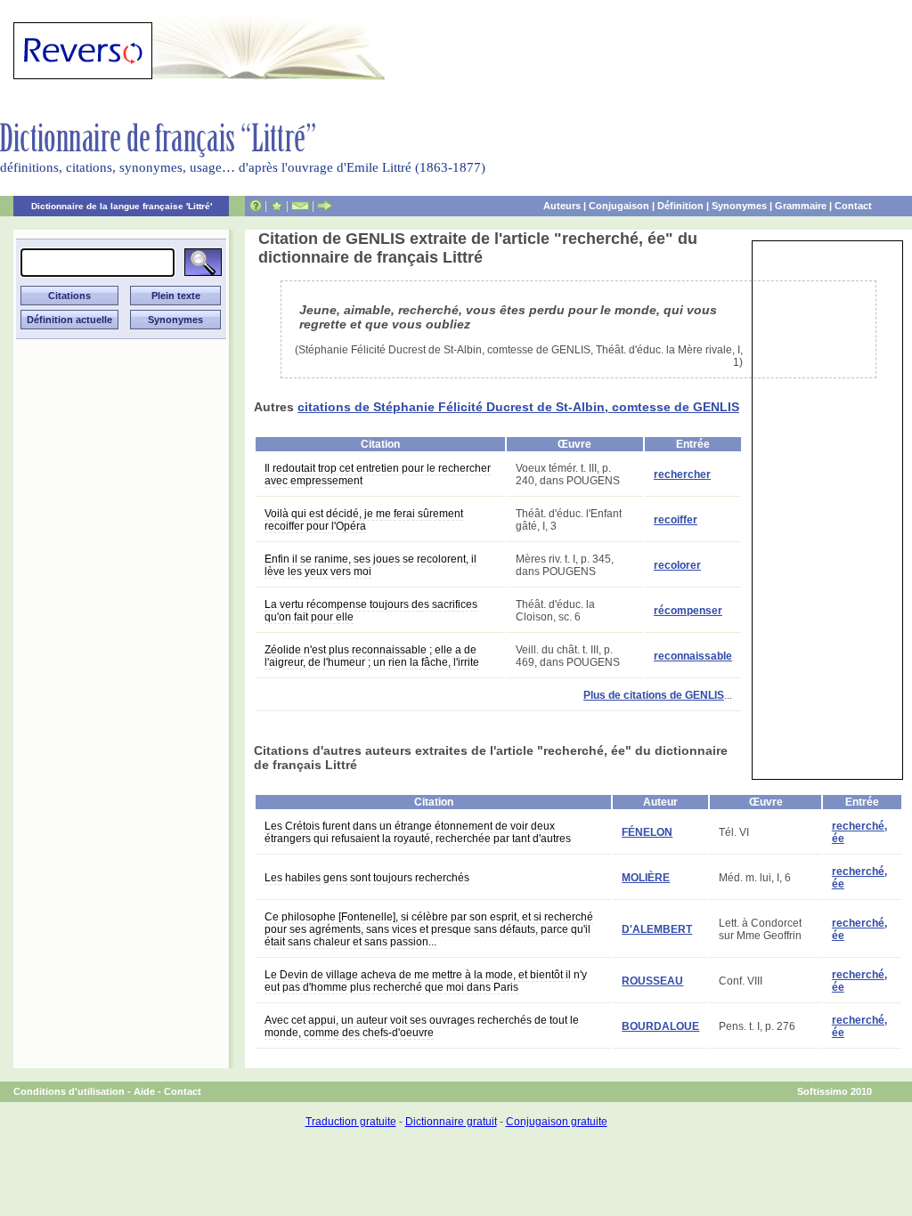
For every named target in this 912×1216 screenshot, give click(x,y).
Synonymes (739, 205)
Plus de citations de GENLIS (653, 695)
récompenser (688, 610)
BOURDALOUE (660, 1026)
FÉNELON (647, 832)
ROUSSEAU (652, 981)
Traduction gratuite (350, 1121)
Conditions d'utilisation (69, 1091)
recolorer (677, 565)
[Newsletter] (300, 205)
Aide (144, 1091)
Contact (853, 205)
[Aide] (255, 205)
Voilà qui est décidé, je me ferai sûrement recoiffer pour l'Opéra (364, 519)
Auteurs (562, 205)
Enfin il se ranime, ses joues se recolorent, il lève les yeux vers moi (370, 565)
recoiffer (675, 520)
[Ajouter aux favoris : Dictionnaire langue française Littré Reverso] (276, 205)
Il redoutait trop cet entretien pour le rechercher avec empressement (378, 474)
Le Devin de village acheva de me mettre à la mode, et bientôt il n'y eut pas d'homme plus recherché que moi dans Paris (426, 981)
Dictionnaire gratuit (451, 1121)
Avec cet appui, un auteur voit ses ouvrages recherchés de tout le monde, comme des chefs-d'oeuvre (422, 1026)
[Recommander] (324, 205)
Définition (680, 205)
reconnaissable (693, 656)
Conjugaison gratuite (556, 1121)
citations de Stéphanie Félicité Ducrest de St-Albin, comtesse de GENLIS (518, 407)
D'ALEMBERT (657, 929)
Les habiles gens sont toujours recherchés (367, 877)
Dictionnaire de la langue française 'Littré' (121, 206)
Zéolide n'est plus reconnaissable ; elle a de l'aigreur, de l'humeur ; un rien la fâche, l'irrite (372, 656)
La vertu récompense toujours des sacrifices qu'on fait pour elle (371, 610)
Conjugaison (619, 205)
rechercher (682, 474)
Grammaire (800, 205)
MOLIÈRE (646, 877)
